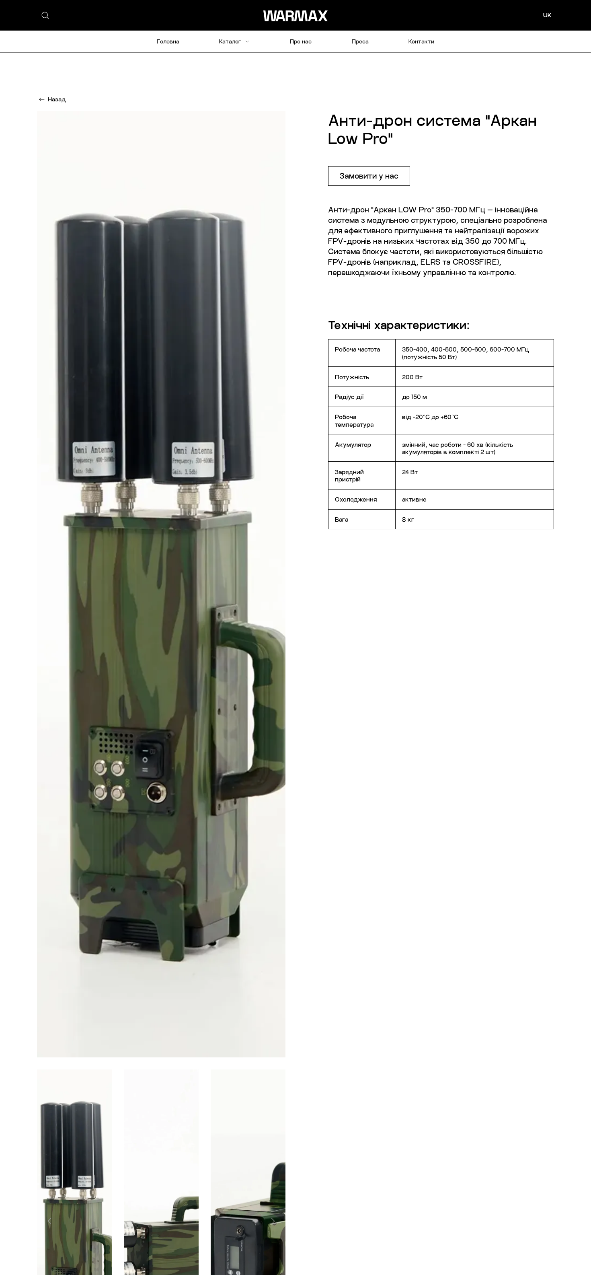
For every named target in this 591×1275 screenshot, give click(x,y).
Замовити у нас (369, 175)
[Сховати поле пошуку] (63, 15)
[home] (295, 15)
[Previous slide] (49, 1221)
